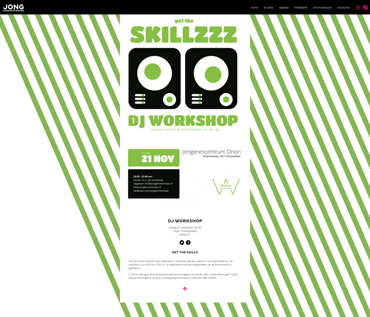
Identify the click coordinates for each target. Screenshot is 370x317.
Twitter (182, 242)
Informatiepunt (322, 7)
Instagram (358, 7)
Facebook (188, 242)
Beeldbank (300, 7)
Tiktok (365, 7)
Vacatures (343, 7)
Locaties (268, 7)
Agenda (284, 7)
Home (254, 7)
